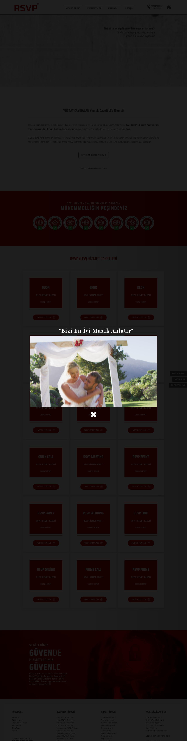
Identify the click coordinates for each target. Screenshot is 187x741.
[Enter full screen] (153, 403)
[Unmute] (39, 403)
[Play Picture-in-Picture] (148, 403)
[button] (93, 414)
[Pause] (34, 403)
